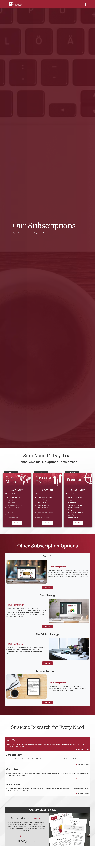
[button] (84, 4)
